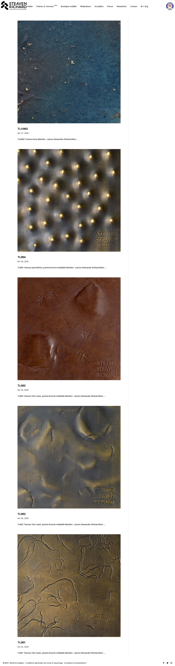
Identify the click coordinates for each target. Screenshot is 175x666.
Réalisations (85, 6)
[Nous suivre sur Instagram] (171, 663)
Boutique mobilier (69, 6)
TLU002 (23, 129)
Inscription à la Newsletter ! (75, 663)
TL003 (21, 385)
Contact (133, 6)
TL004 (21, 257)
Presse (110, 6)
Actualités (99, 6)
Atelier (30, 6)
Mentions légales (17, 663)
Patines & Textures (46, 6)
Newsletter (122, 6)
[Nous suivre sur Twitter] (167, 663)
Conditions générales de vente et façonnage (44, 663)
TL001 (21, 642)
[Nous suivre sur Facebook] (164, 663)
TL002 (21, 514)
